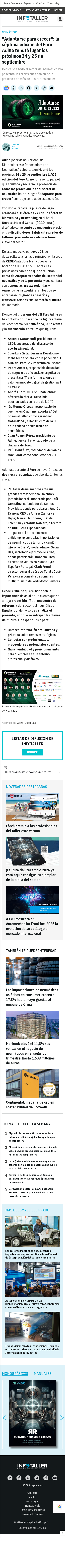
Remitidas (40, 3)
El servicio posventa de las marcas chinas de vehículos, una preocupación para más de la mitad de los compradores (31, 1150)
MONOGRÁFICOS (15, 1373)
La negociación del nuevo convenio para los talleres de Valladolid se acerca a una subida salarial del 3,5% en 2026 (31, 1164)
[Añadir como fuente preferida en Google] (59, 1507)
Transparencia (32, 1505)
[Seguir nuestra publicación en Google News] (6, 88)
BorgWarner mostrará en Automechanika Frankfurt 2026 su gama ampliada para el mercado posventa (29, 1192)
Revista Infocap (11, 10)
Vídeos (50, 3)
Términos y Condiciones (32, 1509)
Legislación (29, 3)
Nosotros (32, 1497)
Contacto (32, 1492)
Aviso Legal (32, 1501)
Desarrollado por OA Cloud (32, 1527)
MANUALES (43, 1373)
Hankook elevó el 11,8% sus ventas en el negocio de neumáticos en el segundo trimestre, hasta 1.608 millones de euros (30, 1053)
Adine (20, 722)
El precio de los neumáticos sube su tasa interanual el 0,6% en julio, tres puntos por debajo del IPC (30, 1136)
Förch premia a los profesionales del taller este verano (31, 828)
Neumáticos (9, 32)
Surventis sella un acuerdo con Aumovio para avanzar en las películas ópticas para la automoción (29, 1178)
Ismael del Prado (15, 147)
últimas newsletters (37, 10)
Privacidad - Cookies (32, 1514)
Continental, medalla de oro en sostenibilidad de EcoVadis (30, 1104)
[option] (32, 1413)
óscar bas (30, 722)
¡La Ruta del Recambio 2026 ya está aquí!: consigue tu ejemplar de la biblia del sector (31, 875)
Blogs (58, 3)
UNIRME (32, 752)
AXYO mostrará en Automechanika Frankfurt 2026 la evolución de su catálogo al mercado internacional (32, 926)
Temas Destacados (13, 3)
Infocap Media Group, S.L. (37, 1522)
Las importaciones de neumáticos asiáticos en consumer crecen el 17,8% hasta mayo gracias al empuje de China (32, 997)
